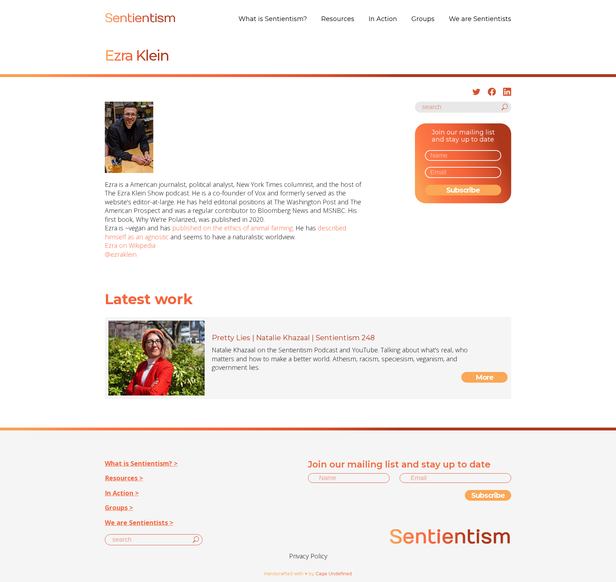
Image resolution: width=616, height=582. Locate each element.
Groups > (119, 507)
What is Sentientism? (272, 19)
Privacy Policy (308, 556)
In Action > (122, 493)
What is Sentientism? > (141, 463)
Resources (337, 19)
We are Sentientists (480, 19)
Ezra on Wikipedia (130, 245)
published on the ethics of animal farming (232, 228)
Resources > (124, 478)
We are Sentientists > (139, 522)
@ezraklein (121, 254)
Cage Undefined (333, 573)
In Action (383, 19)
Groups (423, 19)
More (485, 377)
